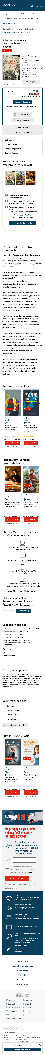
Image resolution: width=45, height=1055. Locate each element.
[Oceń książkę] (32, 65)
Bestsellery (34, 19)
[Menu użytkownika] (36, 5)
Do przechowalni (22, 132)
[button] (39, 404)
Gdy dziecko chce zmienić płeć (30, 776)
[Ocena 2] (25, 65)
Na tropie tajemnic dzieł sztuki (22, 201)
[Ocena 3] (27, 65)
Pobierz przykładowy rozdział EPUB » (16, 640)
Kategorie (6, 14)
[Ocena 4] (30, 65)
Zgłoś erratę (7, 645)
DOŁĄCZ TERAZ (17, 878)
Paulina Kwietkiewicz (30, 779)
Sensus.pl (11, 1004)
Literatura (6, 655)
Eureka (36, 60)
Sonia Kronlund (10, 429)
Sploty (27, 1015)
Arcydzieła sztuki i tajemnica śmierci (12, 503)
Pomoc (32, 591)
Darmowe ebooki (9, 23)
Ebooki (14, 14)
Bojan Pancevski (29, 432)
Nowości (25, 19)
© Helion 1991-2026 (9, 1032)
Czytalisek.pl (12, 1015)
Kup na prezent (24, 114)
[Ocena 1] (23, 65)
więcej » (30, 872)
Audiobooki (23, 14)
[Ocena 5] (32, 65)
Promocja (7, 51)
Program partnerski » (22, 895)
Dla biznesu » (19, 924)
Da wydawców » (20, 914)
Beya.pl (27, 1011)
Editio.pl (28, 1004)
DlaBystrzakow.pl (14, 1008)
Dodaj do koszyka (22, 102)
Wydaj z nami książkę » (23, 904)
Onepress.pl (29, 1000)
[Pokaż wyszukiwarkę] (31, 5)
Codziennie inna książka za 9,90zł (15, 33)
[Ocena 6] (35, 65)
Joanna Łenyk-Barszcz (30, 203)
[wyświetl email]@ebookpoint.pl (30, 1037)
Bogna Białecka (10, 781)
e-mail (7, 860)
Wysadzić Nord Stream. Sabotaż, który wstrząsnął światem (30, 428)
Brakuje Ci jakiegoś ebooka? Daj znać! (27, 934)
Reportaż (14, 655)
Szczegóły (11, 144)
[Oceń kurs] (9, 610)
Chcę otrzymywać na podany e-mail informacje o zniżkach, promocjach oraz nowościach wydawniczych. (23, 869)
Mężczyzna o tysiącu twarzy (11, 426)
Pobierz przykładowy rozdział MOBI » (16, 642)
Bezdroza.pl (29, 1008)
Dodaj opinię (23, 611)
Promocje (17, 19)
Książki (32, 14)
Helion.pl (11, 1000)
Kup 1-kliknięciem (23, 120)
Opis (9, 140)
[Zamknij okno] (40, 1045)
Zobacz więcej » (11, 888)
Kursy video (7, 19)
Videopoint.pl (13, 1011)
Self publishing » (20, 945)
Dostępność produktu (13, 149)
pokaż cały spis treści (16, 725)
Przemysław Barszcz (15, 197)
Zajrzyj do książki (9, 84)
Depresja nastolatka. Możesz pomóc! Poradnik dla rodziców (11, 779)
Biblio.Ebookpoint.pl (15, 1018)
